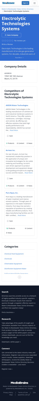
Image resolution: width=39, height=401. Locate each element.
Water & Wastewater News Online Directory (17, 9)
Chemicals (8, 259)
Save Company (12, 35)
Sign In (25, 3)
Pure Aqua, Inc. (12, 193)
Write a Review (7, 44)
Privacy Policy (8, 392)
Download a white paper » (11, 342)
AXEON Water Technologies (17, 105)
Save (11, 136)
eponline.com (23, 395)
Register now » (7, 369)
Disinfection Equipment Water (15, 269)
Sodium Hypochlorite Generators (16, 274)
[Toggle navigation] (34, 3)
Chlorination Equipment (13, 264)
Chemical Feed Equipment (14, 254)
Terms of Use (23, 392)
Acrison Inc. (10, 150)
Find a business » (8, 312)
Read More (14, 130)
